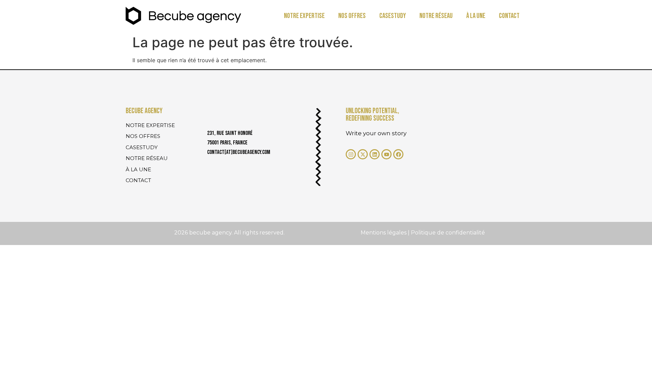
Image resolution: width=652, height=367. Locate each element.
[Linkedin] (374, 154)
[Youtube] (386, 154)
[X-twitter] (363, 154)
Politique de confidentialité (448, 232)
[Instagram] (351, 154)
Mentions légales (384, 232)
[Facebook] (398, 154)
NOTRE (304, 16)
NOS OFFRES (352, 16)
